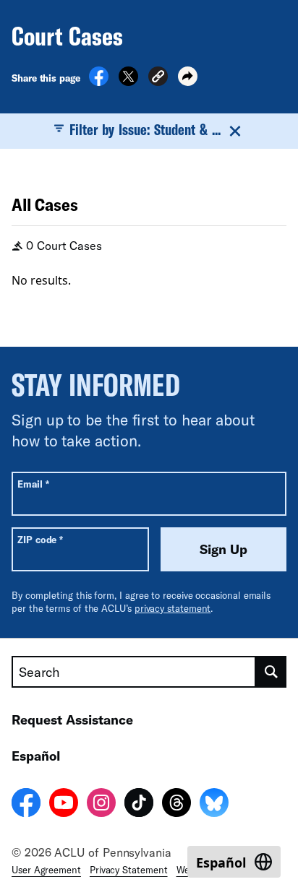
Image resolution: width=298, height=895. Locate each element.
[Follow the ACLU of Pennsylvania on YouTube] (63, 804)
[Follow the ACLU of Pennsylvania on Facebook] (26, 804)
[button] (158, 78)
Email (32, 483)
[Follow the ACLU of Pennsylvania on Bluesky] (214, 804)
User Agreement (46, 869)
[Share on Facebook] (98, 82)
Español (36, 756)
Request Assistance (72, 719)
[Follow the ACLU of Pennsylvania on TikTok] (138, 804)
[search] (271, 672)
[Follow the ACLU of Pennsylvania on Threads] (176, 804)
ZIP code (40, 539)
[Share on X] (128, 82)
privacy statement (173, 608)
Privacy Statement (129, 869)
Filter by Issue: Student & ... (145, 129)
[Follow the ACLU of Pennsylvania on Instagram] (101, 804)
